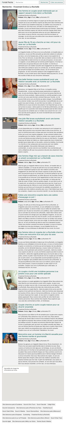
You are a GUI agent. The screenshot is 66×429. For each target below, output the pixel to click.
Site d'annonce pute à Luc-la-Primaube (14, 418)
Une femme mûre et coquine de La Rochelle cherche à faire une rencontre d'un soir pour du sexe (40, 233)
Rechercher (44, 2)
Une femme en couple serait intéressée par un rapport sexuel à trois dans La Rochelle (37, 12)
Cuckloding (26, 414)
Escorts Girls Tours (29, 404)
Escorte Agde (7, 421)
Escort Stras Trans (56, 418)
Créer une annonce (57, 2)
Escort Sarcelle (41, 404)
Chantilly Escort (47, 408)
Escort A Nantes (20, 411)
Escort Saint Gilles (8, 411)
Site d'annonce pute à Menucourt (50, 411)
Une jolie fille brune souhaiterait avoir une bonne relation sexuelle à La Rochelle (39, 119)
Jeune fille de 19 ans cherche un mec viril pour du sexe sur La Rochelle (39, 43)
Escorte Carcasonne (9, 408)
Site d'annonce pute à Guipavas (12, 414)
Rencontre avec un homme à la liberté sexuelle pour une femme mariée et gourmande (40, 335)
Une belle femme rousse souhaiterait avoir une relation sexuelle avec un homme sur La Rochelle (39, 80)
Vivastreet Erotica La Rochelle (40, 414)
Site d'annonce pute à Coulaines (12, 404)
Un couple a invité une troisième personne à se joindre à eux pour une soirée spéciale (38, 272)
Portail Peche (7, 2)
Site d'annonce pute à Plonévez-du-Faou (28, 408)
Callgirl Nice (51, 404)
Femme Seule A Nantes (44, 421)
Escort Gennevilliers (33, 411)
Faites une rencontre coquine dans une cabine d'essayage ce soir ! (38, 196)
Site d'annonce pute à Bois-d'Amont (38, 418)
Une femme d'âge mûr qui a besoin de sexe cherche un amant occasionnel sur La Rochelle (40, 157)
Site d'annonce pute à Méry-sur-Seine (23, 421)
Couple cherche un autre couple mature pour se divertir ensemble (38, 306)
